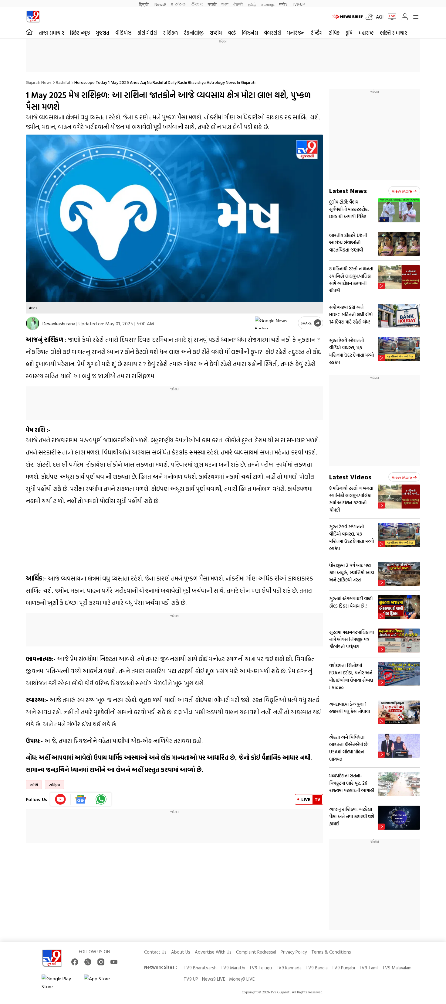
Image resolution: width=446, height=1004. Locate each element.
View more (402, 191)
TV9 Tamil (368, 967)
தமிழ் (252, 4)
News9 (160, 4)
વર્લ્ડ (232, 32)
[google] (275, 323)
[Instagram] (100, 961)
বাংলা (224, 4)
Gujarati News (39, 82)
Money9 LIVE (242, 978)
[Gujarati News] (33, 16)
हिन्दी (144, 4)
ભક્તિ (34, 784)
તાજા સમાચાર (51, 32)
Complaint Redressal (256, 951)
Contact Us (155, 951)
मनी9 (283, 4)
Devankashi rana (58, 323)
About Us (180, 951)
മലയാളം (267, 4)
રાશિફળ (170, 32)
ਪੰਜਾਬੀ (238, 4)
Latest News (348, 191)
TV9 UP (191, 978)
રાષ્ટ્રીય (216, 32)
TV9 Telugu (260, 967)
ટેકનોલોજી (194, 32)
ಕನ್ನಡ (178, 4)
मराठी (212, 4)
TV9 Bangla (317, 967)
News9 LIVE (213, 978)
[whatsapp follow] (101, 799)
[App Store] (102, 982)
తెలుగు (197, 4)
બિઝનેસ (250, 32)
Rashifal (63, 82)
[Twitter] (87, 961)
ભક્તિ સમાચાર (393, 32)
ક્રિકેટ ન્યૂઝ (80, 32)
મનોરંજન (296, 32)
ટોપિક (334, 32)
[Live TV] (389, 16)
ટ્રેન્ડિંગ (317, 32)
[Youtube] (60, 799)
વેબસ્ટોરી (272, 32)
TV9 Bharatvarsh (200, 967)
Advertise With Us (213, 951)
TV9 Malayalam (396, 967)
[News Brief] (347, 16)
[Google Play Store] (60, 982)
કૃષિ (349, 32)
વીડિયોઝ (123, 32)
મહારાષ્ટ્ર (366, 32)
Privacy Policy (294, 951)
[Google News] (81, 799)
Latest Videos (350, 477)
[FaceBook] (74, 961)
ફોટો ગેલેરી (147, 32)
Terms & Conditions (331, 951)
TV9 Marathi (233, 967)
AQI (379, 16)
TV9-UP (298, 4)
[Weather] (371, 16)
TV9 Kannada (289, 967)
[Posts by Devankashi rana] (32, 323)
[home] (29, 32)
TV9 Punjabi (343, 967)
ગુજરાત (102, 32)
